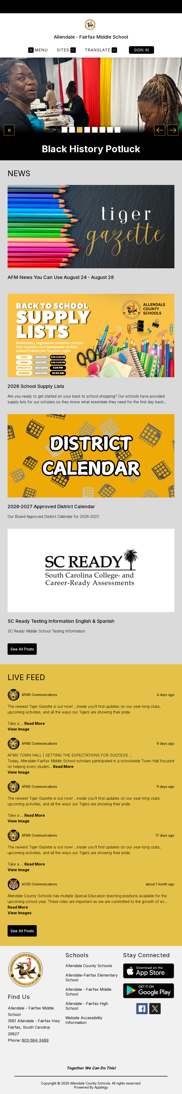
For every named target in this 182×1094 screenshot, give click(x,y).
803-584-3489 (35, 1040)
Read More (34, 723)
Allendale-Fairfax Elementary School (91, 977)
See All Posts (22, 649)
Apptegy (101, 1087)
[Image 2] (72, 130)
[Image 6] (102, 130)
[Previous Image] (160, 130)
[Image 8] (117, 130)
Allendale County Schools (88, 965)
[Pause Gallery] (9, 130)
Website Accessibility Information (83, 1020)
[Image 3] (79, 130)
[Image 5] (95, 130)
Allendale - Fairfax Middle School (88, 991)
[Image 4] (87, 130)
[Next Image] (173, 130)
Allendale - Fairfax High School (86, 1006)
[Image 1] (64, 130)
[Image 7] (110, 130)
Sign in (141, 50)
